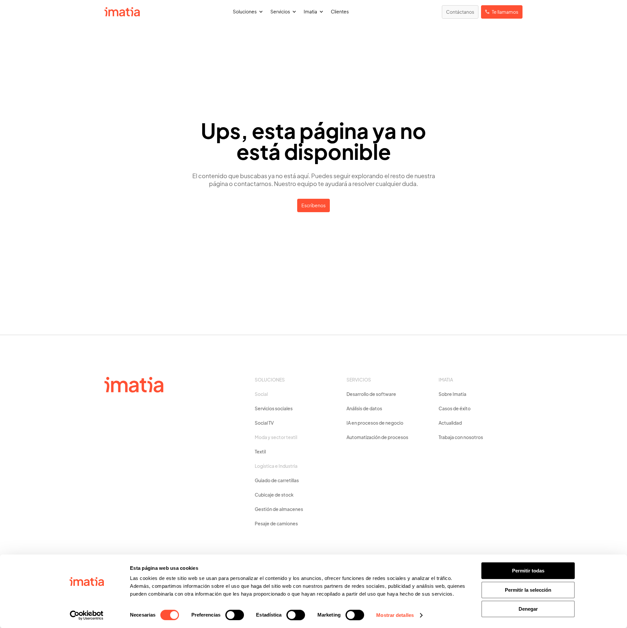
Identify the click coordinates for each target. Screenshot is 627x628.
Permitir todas (528, 570)
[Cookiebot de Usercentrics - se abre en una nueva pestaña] (86, 615)
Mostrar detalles (395, 615)
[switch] (234, 615)
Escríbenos (313, 206)
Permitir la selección (528, 590)
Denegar (528, 609)
